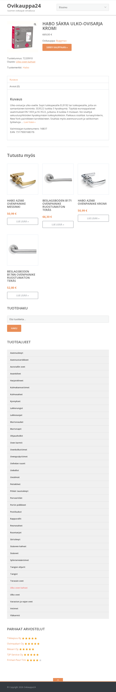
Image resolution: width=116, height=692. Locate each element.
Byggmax (61, 40)
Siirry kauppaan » (57, 47)
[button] (35, 24)
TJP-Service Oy (15, 654)
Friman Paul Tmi (16, 660)
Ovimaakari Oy (15, 643)
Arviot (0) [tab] (15, 86)
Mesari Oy (13, 649)
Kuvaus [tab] (14, 79)
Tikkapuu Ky (14, 638)
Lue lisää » (30, 122)
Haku (14, 328)
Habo (26, 67)
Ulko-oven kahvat (25, 61)
